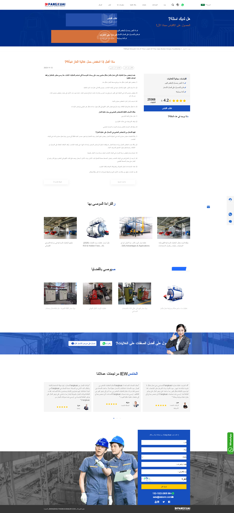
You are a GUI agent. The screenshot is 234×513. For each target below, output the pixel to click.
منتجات (144, 5)
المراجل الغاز (128, 68)
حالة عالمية (133, 5)
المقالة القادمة (58, 182)
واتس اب (108, 343)
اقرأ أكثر (187, 269)
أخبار (109, 5)
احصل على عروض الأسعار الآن (85, 343)
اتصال (100, 5)
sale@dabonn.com (162, 494)
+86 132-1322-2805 (162, 490)
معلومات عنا (120, 5)
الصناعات (154, 5)
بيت (165, 5)
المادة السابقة (121, 182)
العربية (209, 5)
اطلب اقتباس (167, 108)
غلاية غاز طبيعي (114, 68)
